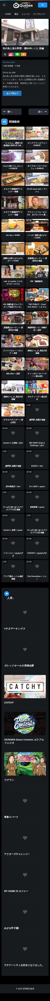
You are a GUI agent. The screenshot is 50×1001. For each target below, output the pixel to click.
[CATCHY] (25, 686)
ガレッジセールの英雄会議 (18, 665)
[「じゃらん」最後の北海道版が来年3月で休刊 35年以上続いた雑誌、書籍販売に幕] (13, 133)
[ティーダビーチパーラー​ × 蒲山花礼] (37, 363)
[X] (5, 54)
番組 (16, 14)
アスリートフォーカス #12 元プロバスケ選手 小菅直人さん (37, 214)
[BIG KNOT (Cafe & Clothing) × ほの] (37, 433)
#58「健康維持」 (37, 281)
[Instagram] (11, 54)
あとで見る (12, 93)
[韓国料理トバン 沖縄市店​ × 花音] (37, 317)
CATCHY (9, 702)
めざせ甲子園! (11, 928)
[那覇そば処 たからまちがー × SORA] (13, 248)
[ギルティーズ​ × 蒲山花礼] (37, 386)
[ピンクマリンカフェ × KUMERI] (37, 133)
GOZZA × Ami (37, 466)
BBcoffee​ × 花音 (13, 374)
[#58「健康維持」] (37, 271)
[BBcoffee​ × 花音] (13, 363)
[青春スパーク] (25, 801)
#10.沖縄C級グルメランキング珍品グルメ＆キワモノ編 (13, 306)
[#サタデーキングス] (25, 612)
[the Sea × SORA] (13, 225)
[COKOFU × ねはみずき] (37, 543)
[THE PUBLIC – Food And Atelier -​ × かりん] (37, 294)
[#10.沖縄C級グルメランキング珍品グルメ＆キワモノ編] (13, 294)
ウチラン (9, 780)
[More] (23, 54)
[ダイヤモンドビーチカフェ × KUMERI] (37, 156)
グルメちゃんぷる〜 (9, 62)
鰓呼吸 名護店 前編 (13, 466)
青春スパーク (11, 817)
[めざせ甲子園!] (25, 912)
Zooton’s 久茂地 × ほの (13, 443)
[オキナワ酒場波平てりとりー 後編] (13, 179)
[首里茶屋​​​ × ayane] (37, 497)
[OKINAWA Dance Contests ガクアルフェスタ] (25, 723)
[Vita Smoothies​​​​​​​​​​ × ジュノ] (37, 566)
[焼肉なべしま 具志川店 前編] (13, 386)
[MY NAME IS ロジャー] (25, 875)
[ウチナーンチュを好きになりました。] (25, 949)
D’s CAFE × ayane (37, 486)
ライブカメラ (39, 14)
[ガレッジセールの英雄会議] (25, 649)
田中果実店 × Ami (13, 486)
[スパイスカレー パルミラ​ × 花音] (13, 340)
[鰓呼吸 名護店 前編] (13, 456)
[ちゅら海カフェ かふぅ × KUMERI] (13, 156)
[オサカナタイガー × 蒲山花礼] (13, 409)
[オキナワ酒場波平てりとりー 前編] (13, 202)
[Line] (17, 54)
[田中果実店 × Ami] (13, 476)
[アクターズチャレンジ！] (25, 838)
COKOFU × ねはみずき (37, 553)
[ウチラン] (25, 764)
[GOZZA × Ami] (37, 456)
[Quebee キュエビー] (25, 5)
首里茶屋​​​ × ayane (37, 507)
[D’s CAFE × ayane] (37, 476)
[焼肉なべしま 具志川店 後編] (37, 340)
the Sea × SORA (13, 235)
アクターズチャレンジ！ (17, 854)
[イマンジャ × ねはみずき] (13, 543)
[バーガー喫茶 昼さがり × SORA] (37, 225)
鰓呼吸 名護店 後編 (37, 420)
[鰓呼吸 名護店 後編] (37, 409)
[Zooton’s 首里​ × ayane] (13, 520)
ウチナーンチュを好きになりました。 (24, 965)
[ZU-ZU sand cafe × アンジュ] (37, 179)
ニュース (26, 14)
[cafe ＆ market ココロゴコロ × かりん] (13, 271)
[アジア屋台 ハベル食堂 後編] (13, 566)
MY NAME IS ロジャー (16, 891)
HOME (8, 14)
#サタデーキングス (14, 628)
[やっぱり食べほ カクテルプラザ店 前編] (37, 520)
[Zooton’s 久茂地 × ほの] (13, 433)
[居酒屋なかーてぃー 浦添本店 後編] (37, 248)
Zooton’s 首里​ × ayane (12, 530)
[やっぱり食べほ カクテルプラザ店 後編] (13, 497)
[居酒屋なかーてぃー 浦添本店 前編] (13, 317)
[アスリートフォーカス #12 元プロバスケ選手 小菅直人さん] (37, 202)
